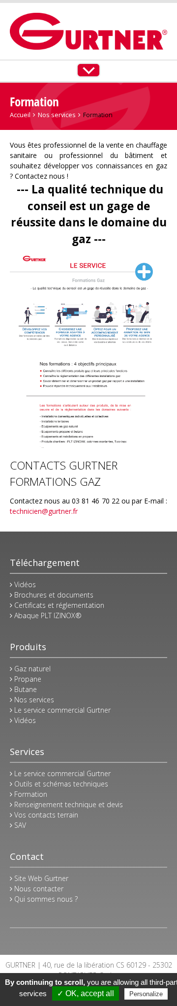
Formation (29, 794)
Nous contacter (37, 888)
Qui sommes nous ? (45, 899)
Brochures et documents (52, 594)
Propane (26, 679)
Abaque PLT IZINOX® (47, 615)
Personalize (146, 994)
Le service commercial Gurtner (61, 710)
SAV (19, 825)
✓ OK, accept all (85, 993)
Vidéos (24, 584)
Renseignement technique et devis (67, 804)
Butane (24, 689)
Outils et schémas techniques (60, 783)
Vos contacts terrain (45, 814)
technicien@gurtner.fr (44, 511)
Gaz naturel (31, 668)
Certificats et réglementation (58, 605)
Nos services (57, 115)
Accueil (20, 115)
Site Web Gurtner (40, 878)
